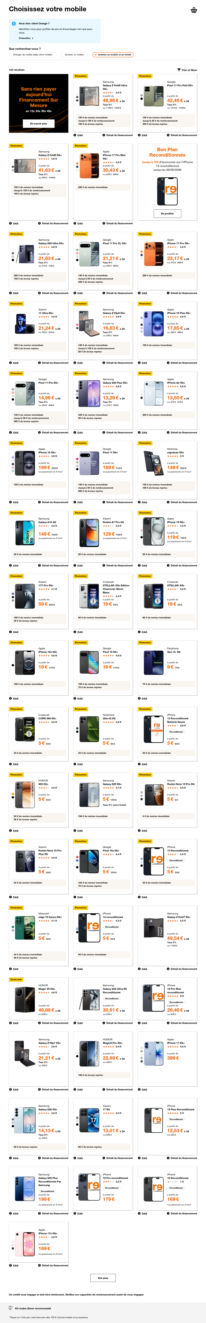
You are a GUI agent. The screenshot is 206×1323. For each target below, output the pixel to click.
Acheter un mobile (74, 54)
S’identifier (25, 38)
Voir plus (103, 1278)
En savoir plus (38, 123)
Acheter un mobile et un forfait (114, 54)
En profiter (167, 213)
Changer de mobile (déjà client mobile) (32, 54)
